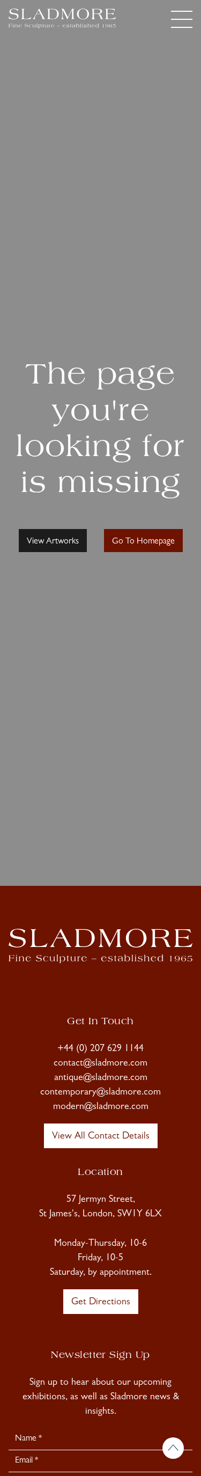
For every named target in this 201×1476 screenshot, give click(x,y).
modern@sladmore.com (100, 1107)
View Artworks (53, 542)
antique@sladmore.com (100, 1078)
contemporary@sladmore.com (100, 1093)
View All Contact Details (101, 1137)
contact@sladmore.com (100, 1064)
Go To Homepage (143, 542)
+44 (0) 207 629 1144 (100, 1049)
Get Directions (100, 1303)
